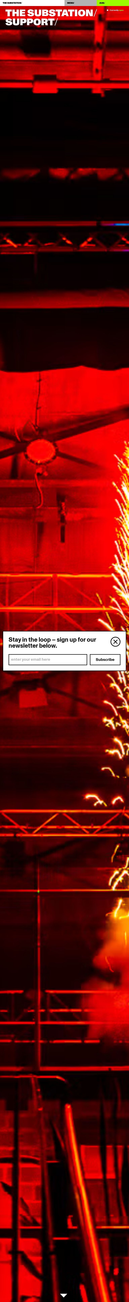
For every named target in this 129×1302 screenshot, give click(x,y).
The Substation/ (51, 13)
